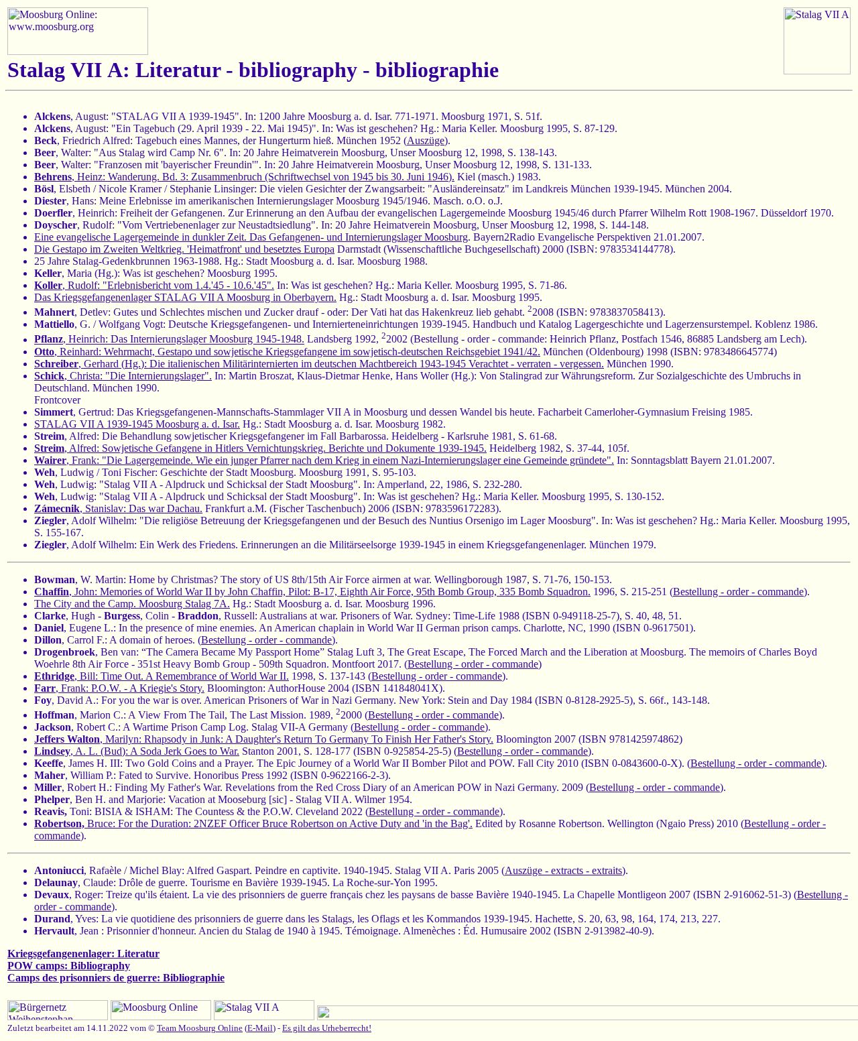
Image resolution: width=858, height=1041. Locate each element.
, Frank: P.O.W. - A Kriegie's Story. (119, 688)
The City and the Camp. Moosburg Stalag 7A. (132, 603)
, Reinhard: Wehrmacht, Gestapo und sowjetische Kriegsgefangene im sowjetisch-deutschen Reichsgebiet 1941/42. (287, 351)
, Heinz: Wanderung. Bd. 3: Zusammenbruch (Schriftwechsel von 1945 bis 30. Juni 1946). (244, 176)
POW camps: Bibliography (68, 965)
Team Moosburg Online (200, 1028)
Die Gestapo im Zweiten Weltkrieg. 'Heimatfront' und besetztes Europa (184, 249)
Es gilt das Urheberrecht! (326, 1028)
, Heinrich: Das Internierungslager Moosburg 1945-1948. (169, 339)
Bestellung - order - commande (738, 591)
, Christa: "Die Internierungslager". (123, 375)
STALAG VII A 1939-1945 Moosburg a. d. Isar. (137, 424)
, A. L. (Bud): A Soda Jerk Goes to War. (136, 751)
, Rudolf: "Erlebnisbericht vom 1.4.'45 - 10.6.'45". (154, 285)
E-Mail (260, 1028)
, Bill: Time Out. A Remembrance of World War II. (161, 676)
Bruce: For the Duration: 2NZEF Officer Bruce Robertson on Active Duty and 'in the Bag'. (253, 823)
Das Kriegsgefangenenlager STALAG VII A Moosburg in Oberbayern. (185, 297)
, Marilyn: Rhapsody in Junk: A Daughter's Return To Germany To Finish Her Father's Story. (263, 739)
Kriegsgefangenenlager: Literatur (83, 953)
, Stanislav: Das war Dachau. (118, 508)
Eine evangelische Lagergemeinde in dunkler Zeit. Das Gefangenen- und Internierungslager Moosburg (251, 237)
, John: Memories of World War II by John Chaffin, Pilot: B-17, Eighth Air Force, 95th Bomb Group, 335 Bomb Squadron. (312, 591)
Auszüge (425, 140)
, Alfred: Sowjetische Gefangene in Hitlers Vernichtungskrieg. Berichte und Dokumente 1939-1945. (260, 448)
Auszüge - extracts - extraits (563, 870)
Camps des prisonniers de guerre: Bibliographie (116, 977)
